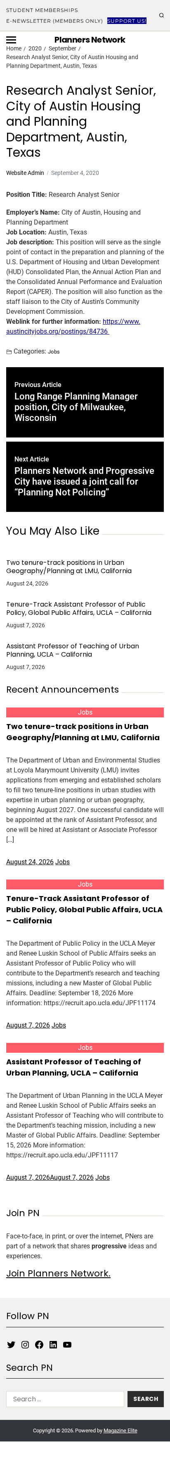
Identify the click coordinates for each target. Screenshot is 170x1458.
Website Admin (25, 173)
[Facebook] (39, 1345)
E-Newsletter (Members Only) (54, 21)
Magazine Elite (120, 1430)
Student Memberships (42, 10)
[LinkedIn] (53, 1345)
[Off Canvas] (11, 39)
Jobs (54, 351)
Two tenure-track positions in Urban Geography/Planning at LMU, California (69, 567)
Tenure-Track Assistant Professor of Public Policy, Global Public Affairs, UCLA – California (78, 608)
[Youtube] (67, 1345)
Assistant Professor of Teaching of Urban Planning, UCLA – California (72, 650)
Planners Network (89, 40)
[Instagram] (25, 1345)
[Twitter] (11, 1345)
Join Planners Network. (58, 1273)
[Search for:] (63, 1400)
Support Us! (126, 21)
